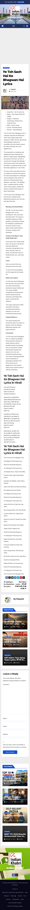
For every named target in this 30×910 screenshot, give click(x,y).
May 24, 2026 (9, 783)
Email (5, 726)
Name (5, 718)
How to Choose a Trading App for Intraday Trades (12, 799)
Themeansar (15, 885)
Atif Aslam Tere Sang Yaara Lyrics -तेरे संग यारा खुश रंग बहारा (14, 660)
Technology (13, 895)
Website (5, 734)
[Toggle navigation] (13, 26)
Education (7, 831)
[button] (24, 26)
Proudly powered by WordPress (10, 882)
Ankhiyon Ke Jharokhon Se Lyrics (9, 584)
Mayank (13, 89)
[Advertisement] (15, 43)
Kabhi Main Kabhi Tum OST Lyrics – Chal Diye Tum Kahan (15, 624)
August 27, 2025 (11, 820)
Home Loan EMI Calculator (15, 902)
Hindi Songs (6, 67)
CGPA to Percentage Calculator (15, 906)
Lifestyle (20, 895)
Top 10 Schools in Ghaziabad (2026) (12, 779)
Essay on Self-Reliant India (14, 816)
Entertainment (15, 899)
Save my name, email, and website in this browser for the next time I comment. (14, 746)
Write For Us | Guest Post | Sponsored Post (12, 892)
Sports (22, 899)
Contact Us (15, 889)
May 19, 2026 (9, 802)
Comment (6, 684)
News (26, 892)
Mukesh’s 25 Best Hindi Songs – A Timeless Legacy (12, 642)
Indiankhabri (15, 17)
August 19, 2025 (11, 839)
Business (8, 899)
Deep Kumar (20, 802)
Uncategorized (8, 775)
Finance (6, 794)
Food (25, 895)
